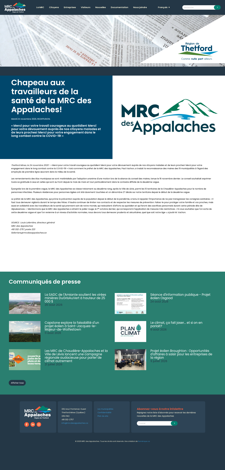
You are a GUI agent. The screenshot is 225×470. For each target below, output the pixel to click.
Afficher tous (17, 383)
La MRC (40, 7)
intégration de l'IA (34, 451)
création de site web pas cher (50, 451)
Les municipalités (105, 409)
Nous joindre (140, 7)
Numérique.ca (144, 441)
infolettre (68, 451)
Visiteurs (85, 7)
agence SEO (23, 451)
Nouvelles (100, 7)
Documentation (119, 7)
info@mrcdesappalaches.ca (75, 423)
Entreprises (70, 7)
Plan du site (103, 416)
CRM (62, 451)
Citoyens (54, 7)
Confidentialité (104, 412)
